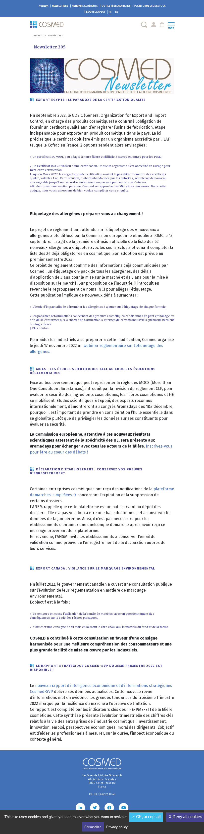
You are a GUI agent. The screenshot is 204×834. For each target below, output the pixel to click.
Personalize (92, 827)
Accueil (38, 36)
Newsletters (60, 5)
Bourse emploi (95, 11)
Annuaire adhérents (85, 5)
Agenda (43, 5)
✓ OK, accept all (146, 817)
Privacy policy (117, 827)
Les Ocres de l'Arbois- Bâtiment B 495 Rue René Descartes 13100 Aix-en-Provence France (102, 781)
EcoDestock (149, 5)
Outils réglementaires (116, 5)
